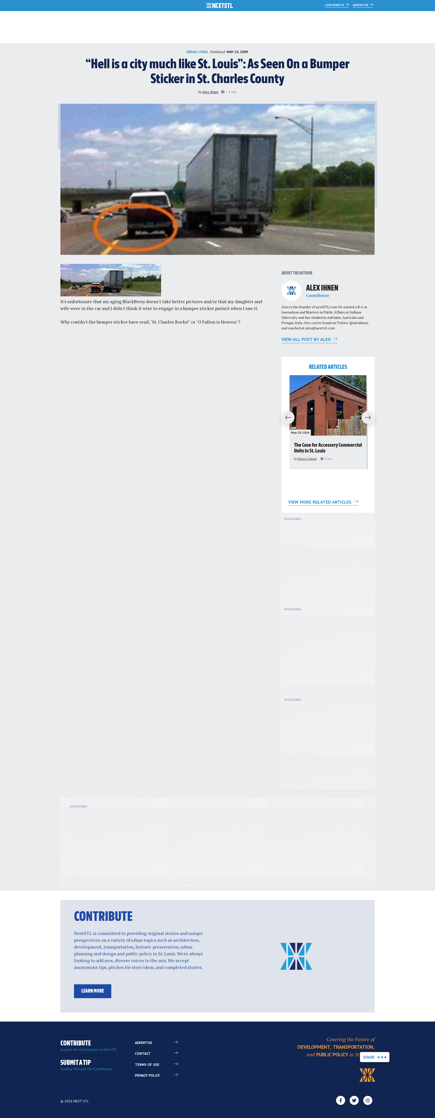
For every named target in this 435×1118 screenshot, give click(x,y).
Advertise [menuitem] (143, 1042)
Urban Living (197, 52)
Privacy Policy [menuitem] (147, 1075)
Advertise (361, 5)
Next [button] (370, 418)
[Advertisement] (324, 562)
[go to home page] (219, 6)
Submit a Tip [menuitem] (86, 1065)
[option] (328, 422)
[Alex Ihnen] (291, 291)
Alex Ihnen (210, 92)
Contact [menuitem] (143, 1053)
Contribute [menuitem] (88, 1046)
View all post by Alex (306, 339)
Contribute (335, 5)
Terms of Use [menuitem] (147, 1064)
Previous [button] (286, 418)
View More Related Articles (320, 502)
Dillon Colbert (307, 459)
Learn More (92, 991)
